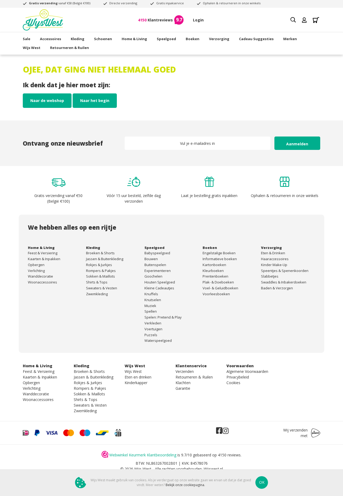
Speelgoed (166, 38)
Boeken (192, 38)
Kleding (77, 38)
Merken (290, 38)
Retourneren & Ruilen (69, 47)
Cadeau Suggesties (256, 38)
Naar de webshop (47, 100)
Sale (26, 38)
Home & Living (134, 38)
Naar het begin (94, 100)
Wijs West (31, 47)
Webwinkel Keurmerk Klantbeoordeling (142, 454)
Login (198, 19)
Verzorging (219, 38)
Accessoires (50, 38)
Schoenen (103, 38)
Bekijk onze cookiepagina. (185, 485)
